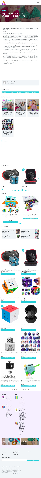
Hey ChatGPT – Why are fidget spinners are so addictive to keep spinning (7, 133)
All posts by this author (10, 83)
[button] (5, 92)
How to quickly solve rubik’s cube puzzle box (8, 231)
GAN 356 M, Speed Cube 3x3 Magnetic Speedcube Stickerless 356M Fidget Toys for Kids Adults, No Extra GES (10, 298)
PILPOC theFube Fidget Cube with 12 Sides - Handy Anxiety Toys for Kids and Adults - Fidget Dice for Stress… (30, 326)
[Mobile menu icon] (38, 3)
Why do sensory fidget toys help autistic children (20, 113)
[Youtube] (13, 473)
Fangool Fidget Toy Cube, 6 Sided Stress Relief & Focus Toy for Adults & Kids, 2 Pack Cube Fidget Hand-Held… (29, 298)
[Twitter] (17, 473)
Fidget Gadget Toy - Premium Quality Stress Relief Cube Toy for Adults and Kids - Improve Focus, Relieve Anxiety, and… (10, 353)
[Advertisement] (34, 13)
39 (25, 389)
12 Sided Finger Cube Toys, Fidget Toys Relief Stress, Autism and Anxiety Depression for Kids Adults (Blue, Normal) (30, 381)
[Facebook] (15, 473)
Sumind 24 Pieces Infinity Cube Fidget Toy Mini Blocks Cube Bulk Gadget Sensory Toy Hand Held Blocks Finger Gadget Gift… (30, 353)
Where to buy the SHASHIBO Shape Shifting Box (8, 236)
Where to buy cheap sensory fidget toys (7, 113)
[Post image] (8, 105)
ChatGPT (3, 10)
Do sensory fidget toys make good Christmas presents (33, 113)
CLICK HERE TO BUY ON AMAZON (10, 221)
